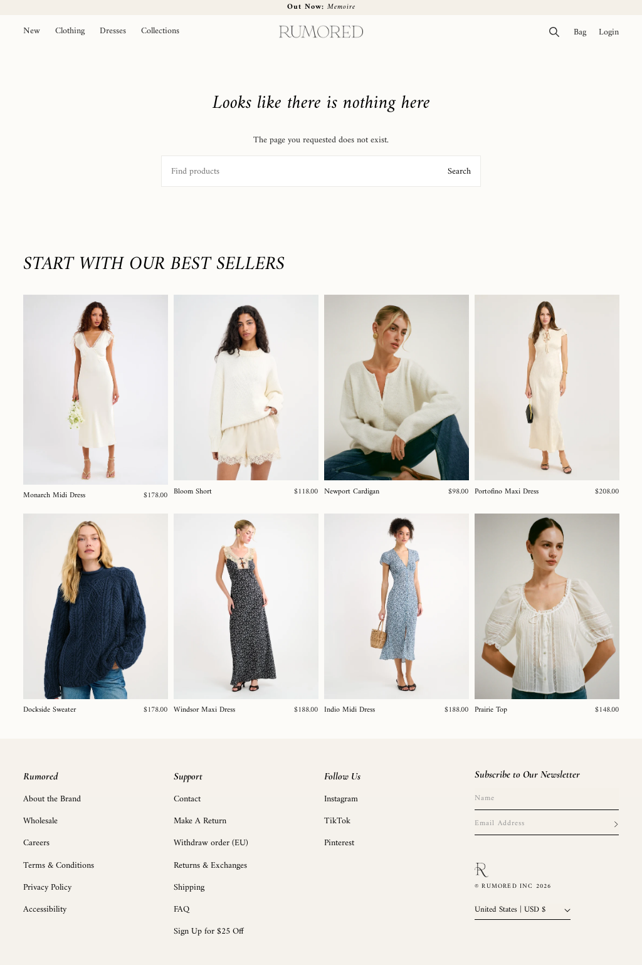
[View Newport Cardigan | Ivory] (396, 387)
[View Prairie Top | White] (547, 606)
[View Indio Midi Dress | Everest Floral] (396, 606)
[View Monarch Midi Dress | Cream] (95, 390)
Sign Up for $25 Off (209, 931)
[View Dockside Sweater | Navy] (95, 606)
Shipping (189, 887)
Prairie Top (491, 710)
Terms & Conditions (58, 865)
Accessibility (44, 909)
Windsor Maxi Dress (204, 710)
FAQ (181, 909)
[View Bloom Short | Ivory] (246, 387)
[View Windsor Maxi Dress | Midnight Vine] (246, 606)
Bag (583, 32)
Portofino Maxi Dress (507, 492)
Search (459, 171)
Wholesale (40, 821)
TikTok (337, 821)
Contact (187, 799)
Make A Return (200, 821)
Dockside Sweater (49, 710)
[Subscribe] (616, 824)
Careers (36, 843)
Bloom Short (193, 492)
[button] (70, 31)
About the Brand (52, 799)
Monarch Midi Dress (54, 496)
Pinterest (339, 843)
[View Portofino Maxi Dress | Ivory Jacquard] (547, 387)
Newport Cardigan (351, 492)
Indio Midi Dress (349, 710)
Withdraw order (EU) (211, 843)
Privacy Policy (47, 887)
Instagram (341, 799)
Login (612, 32)
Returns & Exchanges (210, 865)
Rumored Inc (507, 886)
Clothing (70, 31)
